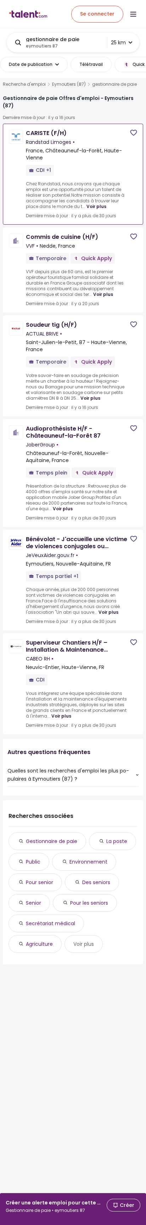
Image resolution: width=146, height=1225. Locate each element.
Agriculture (39, 944)
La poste (116, 841)
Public (33, 861)
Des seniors (96, 882)
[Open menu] (133, 14)
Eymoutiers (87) (69, 84)
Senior (33, 902)
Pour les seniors (89, 902)
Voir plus (96, 206)
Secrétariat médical (50, 923)
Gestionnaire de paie (51, 841)
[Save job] (133, 133)
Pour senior (39, 882)
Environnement (88, 861)
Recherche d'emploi (24, 84)
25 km (118, 42)
